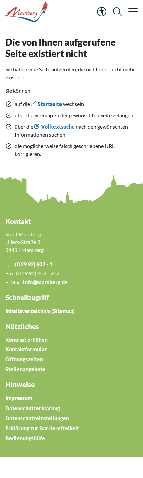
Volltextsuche (58, 126)
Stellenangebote (25, 369)
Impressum (18, 398)
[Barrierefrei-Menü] (101, 11)
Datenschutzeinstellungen (37, 418)
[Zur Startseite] (27, 12)
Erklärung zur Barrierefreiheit (42, 428)
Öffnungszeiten (24, 359)
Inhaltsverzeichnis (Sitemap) (40, 311)
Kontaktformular (26, 349)
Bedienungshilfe (25, 438)
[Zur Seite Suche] (117, 11)
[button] (132, 11)
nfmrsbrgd (45, 282)
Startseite (50, 104)
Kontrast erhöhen (26, 339)
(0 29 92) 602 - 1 (33, 264)
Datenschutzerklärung (32, 408)
